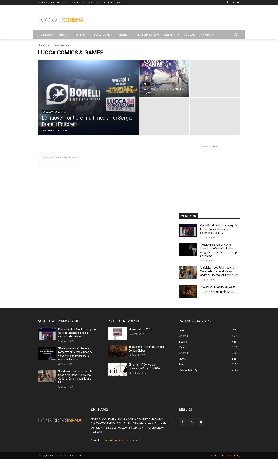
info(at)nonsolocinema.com (122, 440)
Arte (146, 84)
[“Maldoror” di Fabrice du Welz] (188, 291)
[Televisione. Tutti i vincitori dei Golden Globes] (117, 351)
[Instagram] (232, 3)
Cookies (213, 455)
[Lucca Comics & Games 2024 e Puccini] (164, 78)
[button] (235, 34)
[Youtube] (238, 3)
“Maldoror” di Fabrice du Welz (217, 286)
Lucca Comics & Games (54, 112)
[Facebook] (227, 3)
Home (41, 45)
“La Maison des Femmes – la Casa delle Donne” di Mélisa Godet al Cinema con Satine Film (219, 271)
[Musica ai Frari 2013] (117, 333)
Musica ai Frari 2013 (140, 329)
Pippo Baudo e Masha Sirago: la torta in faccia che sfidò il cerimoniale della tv (219, 229)
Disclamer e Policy (230, 455)
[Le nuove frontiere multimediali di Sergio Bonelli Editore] (88, 97)
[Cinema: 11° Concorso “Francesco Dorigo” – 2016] (117, 369)
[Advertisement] (167, 19)
